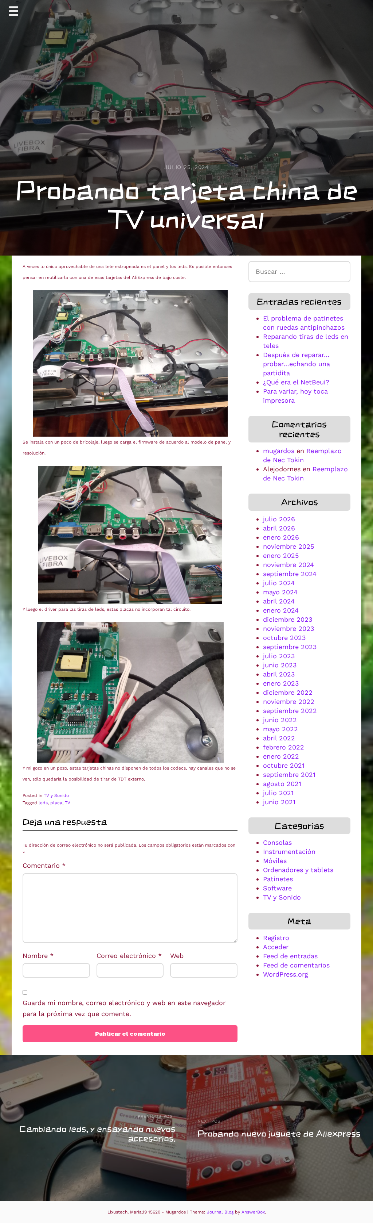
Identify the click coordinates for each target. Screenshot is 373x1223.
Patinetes (278, 879)
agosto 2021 (282, 783)
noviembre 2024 (288, 564)
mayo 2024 (280, 592)
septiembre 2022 (290, 710)
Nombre (38, 955)
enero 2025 (281, 555)
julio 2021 (278, 793)
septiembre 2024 (290, 574)
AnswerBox (253, 1212)
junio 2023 (280, 665)
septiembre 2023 (290, 647)
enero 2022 (281, 756)
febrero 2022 (283, 747)
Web (177, 955)
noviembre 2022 (288, 701)
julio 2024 (279, 583)
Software (277, 888)
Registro (276, 938)
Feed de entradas (290, 956)
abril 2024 (279, 601)
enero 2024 (281, 610)
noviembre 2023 (288, 628)
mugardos (278, 451)
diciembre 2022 (288, 692)
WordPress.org (285, 974)
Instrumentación (289, 851)
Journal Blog (221, 1212)
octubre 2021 (284, 765)
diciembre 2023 (288, 619)
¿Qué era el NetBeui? (296, 382)
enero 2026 (281, 537)
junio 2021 (279, 802)
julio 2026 (279, 519)
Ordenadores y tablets (298, 870)
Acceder (275, 947)
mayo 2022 (280, 729)
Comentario (44, 865)
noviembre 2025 (288, 546)
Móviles (275, 860)
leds (43, 802)
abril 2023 (279, 674)
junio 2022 (280, 720)
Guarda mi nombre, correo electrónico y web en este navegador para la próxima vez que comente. (124, 1008)
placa (56, 802)
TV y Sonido (56, 795)
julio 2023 (279, 656)
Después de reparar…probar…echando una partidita (296, 364)
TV (67, 802)
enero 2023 (281, 683)
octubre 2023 (284, 637)
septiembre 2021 (289, 774)
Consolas (277, 842)
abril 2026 (279, 528)
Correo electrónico (129, 955)
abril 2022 (279, 738)
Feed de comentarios (296, 965)
